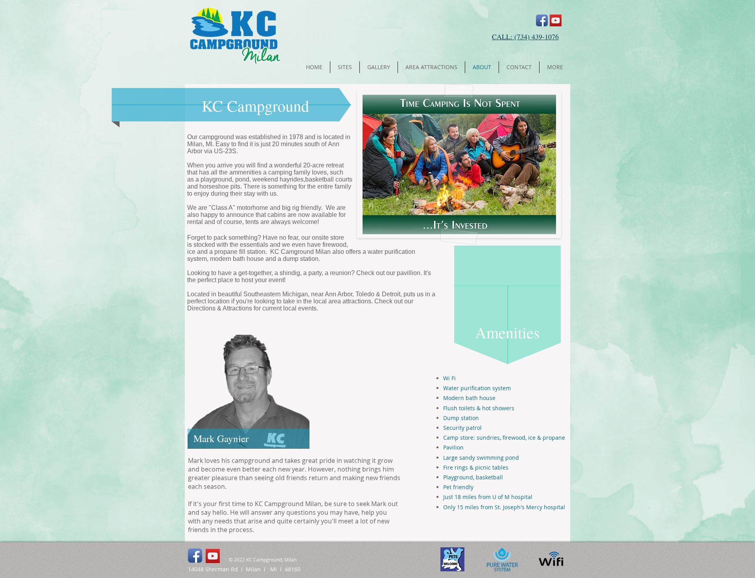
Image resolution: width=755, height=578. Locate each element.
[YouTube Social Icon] (556, 20)
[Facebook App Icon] (542, 20)
